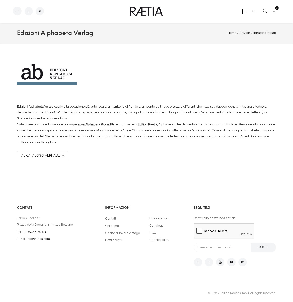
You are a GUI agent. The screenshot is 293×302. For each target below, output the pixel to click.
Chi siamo (112, 226)
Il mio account (159, 218)
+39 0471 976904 (34, 232)
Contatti (111, 218)
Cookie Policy (159, 240)
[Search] (265, 12)
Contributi (156, 225)
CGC (152, 233)
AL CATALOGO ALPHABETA (42, 155)
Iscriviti (264, 247)
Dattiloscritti (113, 240)
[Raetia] (146, 11)
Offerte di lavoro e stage (122, 233)
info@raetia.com (38, 239)
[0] (274, 12)
